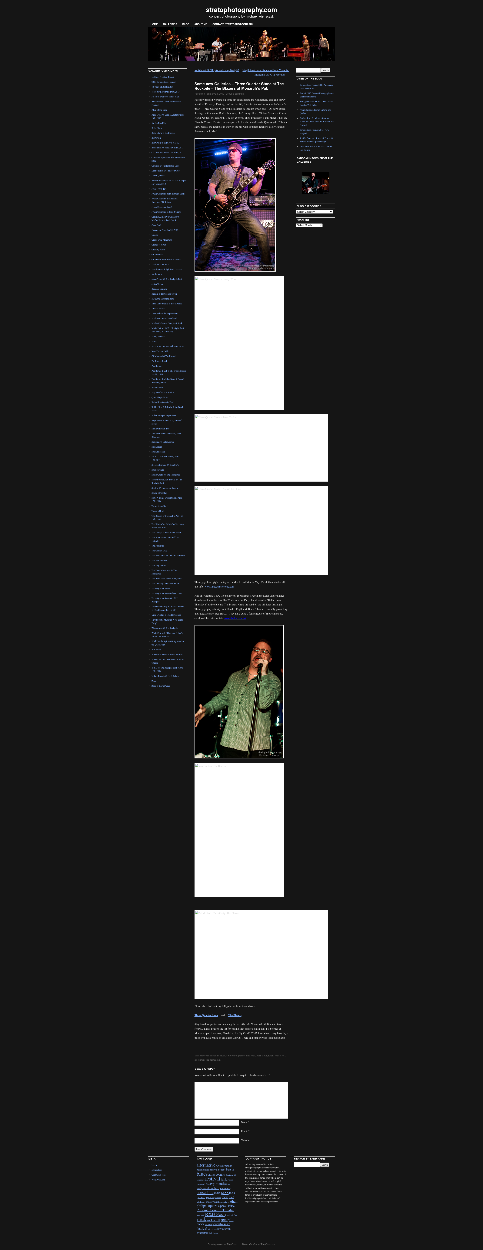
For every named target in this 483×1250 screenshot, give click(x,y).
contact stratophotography (233, 24)
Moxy (154, 341)
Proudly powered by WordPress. (222, 1243)
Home (154, 24)
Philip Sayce (157, 387)
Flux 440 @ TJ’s (159, 188)
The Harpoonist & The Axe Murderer (168, 555)
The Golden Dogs (160, 550)
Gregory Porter (158, 249)
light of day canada (213, 1197)
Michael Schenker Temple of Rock (167, 323)
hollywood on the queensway (214, 1188)
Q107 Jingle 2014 (160, 397)
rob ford (234, 1215)
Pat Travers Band (159, 360)
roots (200, 1223)
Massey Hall (212, 1201)
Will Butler (156, 649)
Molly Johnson (158, 336)
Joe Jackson (157, 274)
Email (245, 1131)
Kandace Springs (159, 288)
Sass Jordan (157, 446)
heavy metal (215, 1183)
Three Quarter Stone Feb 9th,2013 (167, 593)
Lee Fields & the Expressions (165, 313)
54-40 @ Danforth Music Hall (165, 96)
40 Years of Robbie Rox (162, 86)
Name (245, 1122)
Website (245, 1140)
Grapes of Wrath (159, 244)
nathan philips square (217, 1203)
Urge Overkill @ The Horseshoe (166, 614)
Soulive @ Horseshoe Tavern (165, 487)
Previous (306, 182)
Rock (271, 1055)
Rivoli (227, 1215)
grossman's (201, 1184)
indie (217, 1193)
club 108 (211, 1175)
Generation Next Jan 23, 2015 (165, 229)
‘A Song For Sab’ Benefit (163, 76)
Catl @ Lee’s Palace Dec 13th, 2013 (168, 152)
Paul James (157, 365)
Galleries (170, 24)
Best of (230, 1169)
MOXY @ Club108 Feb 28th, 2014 (168, 346)
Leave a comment (235, 93)
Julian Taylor (157, 283)
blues (222, 1055)
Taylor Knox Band (160, 505)
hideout (227, 1184)
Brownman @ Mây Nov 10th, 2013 (168, 147)
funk (224, 1179)
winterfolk (225, 1229)
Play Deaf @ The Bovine (163, 392)
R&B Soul (261, 1055)
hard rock (250, 1055)
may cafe (223, 1202)
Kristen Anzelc (158, 308)
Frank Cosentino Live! (162, 206)
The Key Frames (159, 565)
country (220, 1174)
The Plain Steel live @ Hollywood (167, 578)
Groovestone (157, 254)
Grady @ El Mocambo (162, 239)
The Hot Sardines (159, 560)
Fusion (230, 1179)
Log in (154, 1164)
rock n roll (280, 1055)
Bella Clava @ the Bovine (163, 132)
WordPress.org (158, 1179)
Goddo (155, 234)
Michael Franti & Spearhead (164, 318)
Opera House (226, 1206)
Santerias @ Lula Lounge (163, 441)
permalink (215, 1059)
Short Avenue (158, 469)
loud (231, 1197)
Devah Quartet (158, 175)
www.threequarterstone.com (219, 586)
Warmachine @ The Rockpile (165, 627)
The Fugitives (158, 545)
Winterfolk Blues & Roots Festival (167, 654)
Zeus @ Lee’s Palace (161, 685)
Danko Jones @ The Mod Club (166, 170)
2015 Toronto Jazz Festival (163, 81)
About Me (200, 24)
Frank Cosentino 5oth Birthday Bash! (168, 193)
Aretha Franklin (159, 122)
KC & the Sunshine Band (163, 298)
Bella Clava (157, 127)
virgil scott (213, 1229)
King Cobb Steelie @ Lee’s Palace (167, 303)
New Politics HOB (160, 351)
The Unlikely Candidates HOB (165, 583)
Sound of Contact (159, 492)
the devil (208, 1224)
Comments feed (158, 1174)
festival (212, 1178)
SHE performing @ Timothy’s (165, 464)
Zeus (154, 680)
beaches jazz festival (207, 1169)
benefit (221, 1169)
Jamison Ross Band (160, 264)
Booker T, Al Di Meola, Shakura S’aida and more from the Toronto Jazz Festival (317, 121)
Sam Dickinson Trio (160, 428)
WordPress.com (267, 1243)
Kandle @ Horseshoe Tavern (164, 293)
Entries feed (157, 1169)
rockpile (227, 1219)
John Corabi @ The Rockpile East (167, 278)
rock (201, 1219)
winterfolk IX (204, 1233)
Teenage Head (158, 510)
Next (323, 182)
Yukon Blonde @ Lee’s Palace (165, 675)
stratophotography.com (241, 9)
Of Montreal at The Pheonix (164, 355)
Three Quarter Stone (161, 588)
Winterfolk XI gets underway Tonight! (217, 70)
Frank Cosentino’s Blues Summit (166, 211)
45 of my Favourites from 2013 (166, 91)
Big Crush (156, 137)
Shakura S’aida (158, 451)
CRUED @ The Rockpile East (165, 165)
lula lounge (201, 1202)
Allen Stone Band (159, 109)
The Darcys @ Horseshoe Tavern (166, 532)
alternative (206, 1165)
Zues (215, 1233)
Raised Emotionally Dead (163, 402)
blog (185, 24)
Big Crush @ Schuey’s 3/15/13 (165, 142)
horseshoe (205, 1192)
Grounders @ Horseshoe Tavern (166, 259)
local (225, 1197)
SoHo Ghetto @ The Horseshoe (166, 474)
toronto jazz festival (213, 1226)
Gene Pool (156, 224)
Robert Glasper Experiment (164, 415)
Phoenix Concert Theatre (215, 1210)
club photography (235, 1055)
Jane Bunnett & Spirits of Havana (167, 269)
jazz (224, 1192)
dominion (229, 1175)
